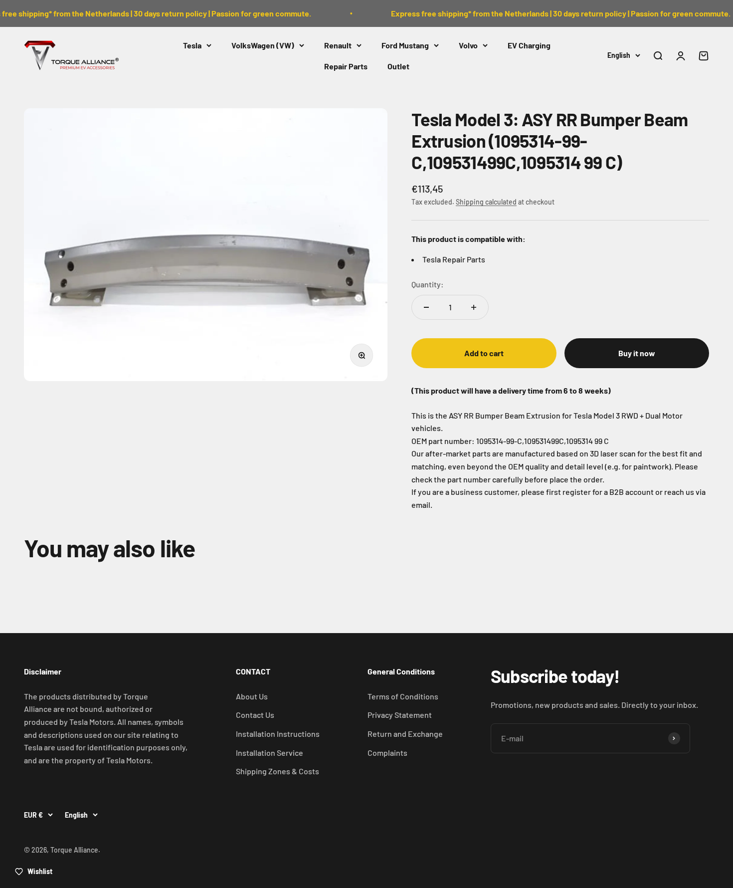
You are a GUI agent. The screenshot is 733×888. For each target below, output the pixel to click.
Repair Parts (345, 65)
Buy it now (636, 353)
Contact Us (255, 714)
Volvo (468, 45)
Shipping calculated (486, 202)
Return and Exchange (405, 733)
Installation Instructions (278, 733)
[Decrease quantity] (426, 307)
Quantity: (427, 284)
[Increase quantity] (473, 307)
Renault (338, 45)
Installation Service (269, 752)
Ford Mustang (405, 45)
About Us (252, 696)
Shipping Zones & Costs (277, 771)
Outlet (398, 65)
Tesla (192, 45)
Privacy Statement (399, 714)
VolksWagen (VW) (262, 45)
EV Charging (529, 45)
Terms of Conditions (402, 696)
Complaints (387, 752)
